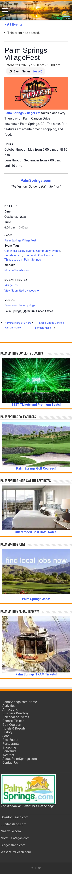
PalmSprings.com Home (19, 702)
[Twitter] (39, 868)
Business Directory (15, 713)
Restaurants (10, 743)
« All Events (13, 24)
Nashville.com (11, 831)
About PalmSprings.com (19, 759)
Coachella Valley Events (19, 251)
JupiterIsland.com (13, 824)
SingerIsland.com (13, 845)
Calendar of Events (15, 717)
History (7, 732)
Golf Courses (11, 725)
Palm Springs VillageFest (20, 240)
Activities (8, 706)
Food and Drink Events (38, 255)
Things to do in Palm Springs (22, 259)
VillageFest (11, 285)
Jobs (5, 736)
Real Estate (10, 740)
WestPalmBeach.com (16, 852)
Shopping (9, 747)
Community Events (48, 251)
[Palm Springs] (36, 10)
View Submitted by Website (21, 290)
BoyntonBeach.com (14, 817)
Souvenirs (9, 751)
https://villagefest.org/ (17, 270)
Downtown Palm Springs (19, 305)
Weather (8, 755)
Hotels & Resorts (14, 728)
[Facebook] (36, 868)
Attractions (10, 709)
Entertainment (13, 255)
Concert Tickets (13, 721)
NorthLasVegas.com (15, 838)
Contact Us (10, 762)
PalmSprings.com (36, 180)
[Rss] (32, 868)
